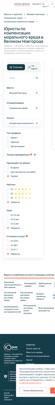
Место (10, 87)
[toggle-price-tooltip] (27, 236)
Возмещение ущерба (30, 284)
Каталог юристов (22, 4)
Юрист (14, 137)
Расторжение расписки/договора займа (26, 296)
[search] (37, 77)
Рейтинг (11, 184)
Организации (17, 146)
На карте (34, 67)
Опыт (9, 210)
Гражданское (13, 18)
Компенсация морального (19, 21)
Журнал (35, 4)
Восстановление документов (46, 309)
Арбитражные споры (45, 284)
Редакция (30, 363)
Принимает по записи (18, 163)
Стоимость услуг (16, 236)
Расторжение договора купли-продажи (29, 309)
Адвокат (15, 141)
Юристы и (13, 14)
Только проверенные (18, 154)
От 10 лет (15, 215)
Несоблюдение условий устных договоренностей (12, 309)
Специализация (15, 102)
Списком (17, 67)
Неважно (15, 202)
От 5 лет (15, 219)
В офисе (15, 167)
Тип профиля (14, 133)
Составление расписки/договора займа (10, 296)
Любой (14, 176)
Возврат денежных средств (41, 296)
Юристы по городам (34, 352)
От (12, 189)
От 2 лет (15, 223)
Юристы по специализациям (37, 356)
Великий (36, 14)
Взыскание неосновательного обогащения (13, 285)
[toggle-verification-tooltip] (31, 154)
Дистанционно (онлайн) (23, 171)
